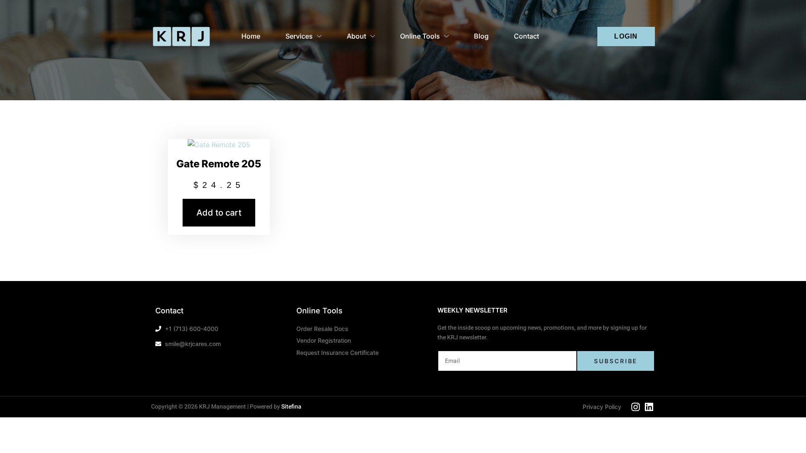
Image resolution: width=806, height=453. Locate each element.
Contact (526, 36)
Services (299, 36)
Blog (481, 36)
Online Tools (420, 36)
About (356, 36)
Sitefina (291, 406)
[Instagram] (635, 407)
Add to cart (218, 213)
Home (250, 36)
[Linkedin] (649, 407)
